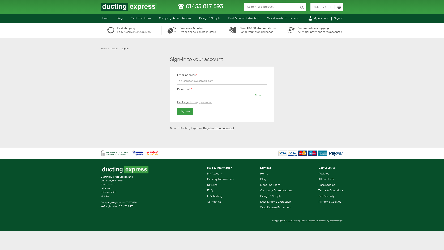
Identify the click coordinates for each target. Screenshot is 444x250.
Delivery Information (220, 179)
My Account (321, 18)
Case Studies (326, 185)
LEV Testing (214, 196)
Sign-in (338, 18)
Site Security (326, 196)
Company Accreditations (175, 18)
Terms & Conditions (330, 190)
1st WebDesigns (336, 221)
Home (105, 18)
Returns (212, 185)
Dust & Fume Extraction (243, 18)
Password (184, 89)
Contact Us (214, 202)
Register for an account (218, 128)
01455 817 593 (204, 6)
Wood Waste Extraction (282, 18)
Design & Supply (209, 18)
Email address (187, 75)
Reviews (323, 173)
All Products (326, 179)
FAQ (210, 190)
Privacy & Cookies (329, 202)
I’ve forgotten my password (194, 102)
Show (258, 95)
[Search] (302, 7)
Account (114, 49)
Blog (120, 18)
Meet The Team (141, 18)
